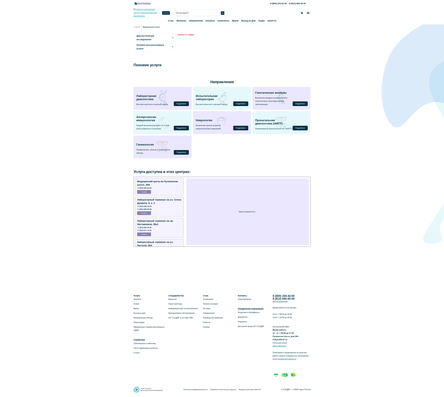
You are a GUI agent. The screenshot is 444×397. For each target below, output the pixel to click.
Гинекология (145, 144)
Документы (242, 317)
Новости (271, 21)
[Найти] (222, 13)
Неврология (204, 120)
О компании (208, 299)
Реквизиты (242, 322)
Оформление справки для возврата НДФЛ (149, 328)
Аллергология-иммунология (146, 118)
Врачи (235, 21)
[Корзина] (301, 13)
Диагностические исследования (145, 38)
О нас (171, 21)
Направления (196, 21)
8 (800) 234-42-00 (278, 3)
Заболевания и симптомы (145, 343)
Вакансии (172, 299)
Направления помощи (143, 318)
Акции (261, 21)
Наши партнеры (175, 304)
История (206, 308)
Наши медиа (139, 322)
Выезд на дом (248, 21)
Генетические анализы (271, 92)
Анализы (166, 13)
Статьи (137, 353)
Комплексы (223, 21)
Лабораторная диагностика (146, 97)
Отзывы (206, 327)
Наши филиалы (244, 299)
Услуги (136, 304)
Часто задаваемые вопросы (146, 348)
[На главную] (146, 13)
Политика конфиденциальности (195, 389)
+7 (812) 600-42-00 (144, 188)
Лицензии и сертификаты (249, 312)
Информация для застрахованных (183, 308)
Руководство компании (213, 318)
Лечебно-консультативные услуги (150, 47)
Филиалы (181, 21)
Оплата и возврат (210, 304)
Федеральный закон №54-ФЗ (250, 389)
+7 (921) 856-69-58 (144, 209)
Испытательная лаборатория (206, 97)
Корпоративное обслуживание (181, 313)
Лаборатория (208, 313)
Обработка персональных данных (223, 389)
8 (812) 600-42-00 (297, 3)
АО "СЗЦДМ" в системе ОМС (180, 318)
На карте (144, 192)
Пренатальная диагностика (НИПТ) (269, 122)
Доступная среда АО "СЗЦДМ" (251, 326)
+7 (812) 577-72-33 (144, 230)
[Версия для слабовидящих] (308, 13)
